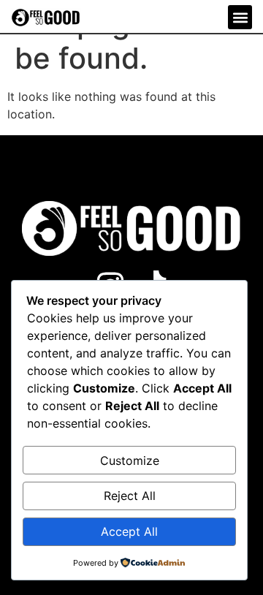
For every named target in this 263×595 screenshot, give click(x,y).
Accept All (129, 531)
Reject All (130, 495)
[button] (240, 17)
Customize (129, 460)
